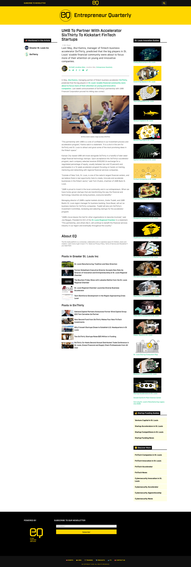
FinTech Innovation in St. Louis (148, 461)
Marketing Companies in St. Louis (146, 257)
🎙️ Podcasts (100, 560)
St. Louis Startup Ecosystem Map (146, 355)
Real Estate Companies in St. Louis (146, 296)
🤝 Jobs (78, 560)
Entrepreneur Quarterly (104, 67)
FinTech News (141, 472)
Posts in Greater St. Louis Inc (80, 256)
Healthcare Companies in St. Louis (146, 238)
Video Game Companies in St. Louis (146, 316)
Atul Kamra (72, 80)
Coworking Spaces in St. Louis (144, 82)
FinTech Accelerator (144, 467)
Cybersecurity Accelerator (146, 487)
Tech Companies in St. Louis (144, 101)
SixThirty (123, 80)
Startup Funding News (144, 438)
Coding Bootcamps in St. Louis (144, 62)
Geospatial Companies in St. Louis (146, 218)
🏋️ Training (88, 560)
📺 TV (110, 560)
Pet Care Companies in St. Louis (145, 277)
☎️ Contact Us (119, 560)
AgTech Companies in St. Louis (145, 160)
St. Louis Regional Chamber (103, 220)
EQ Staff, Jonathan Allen (77, 67)
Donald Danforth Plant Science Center (147, 398)
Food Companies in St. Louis (144, 199)
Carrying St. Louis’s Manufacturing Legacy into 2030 (149, 403)
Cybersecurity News (144, 499)
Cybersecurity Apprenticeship (148, 493)
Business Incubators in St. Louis (145, 374)
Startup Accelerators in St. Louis (145, 394)
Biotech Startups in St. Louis (144, 140)
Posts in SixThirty (73, 305)
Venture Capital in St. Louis (143, 121)
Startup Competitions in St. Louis (149, 432)
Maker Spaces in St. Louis (143, 335)
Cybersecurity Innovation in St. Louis (148, 479)
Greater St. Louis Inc (39, 48)
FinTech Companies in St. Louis (145, 179)
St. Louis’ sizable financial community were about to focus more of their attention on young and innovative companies (94, 86)
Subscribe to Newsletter (34, 3)
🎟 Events (69, 560)
